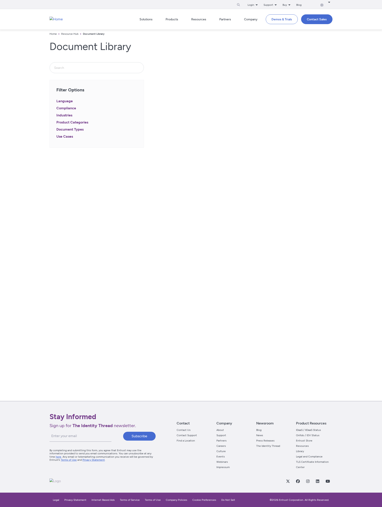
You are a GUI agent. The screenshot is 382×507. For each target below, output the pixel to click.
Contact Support (187, 435)
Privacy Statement (93, 459)
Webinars (222, 461)
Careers (221, 445)
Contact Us (184, 430)
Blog (299, 4)
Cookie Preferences (204, 499)
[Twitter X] (287, 481)
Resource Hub (69, 33)
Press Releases (265, 440)
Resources (302, 445)
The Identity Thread (268, 445)
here (58, 456)
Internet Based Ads (103, 499)
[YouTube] (328, 481)
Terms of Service (130, 499)
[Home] (56, 19)
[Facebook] (298, 481)
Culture (221, 451)
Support (221, 435)
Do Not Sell (228, 499)
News (259, 435)
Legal (56, 499)
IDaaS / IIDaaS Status (308, 430)
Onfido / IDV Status (307, 435)
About (220, 430)
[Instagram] (307, 481)
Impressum (223, 467)
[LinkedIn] (317, 481)
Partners (221, 440)
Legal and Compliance (309, 456)
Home (53, 33)
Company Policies (176, 499)
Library (300, 451)
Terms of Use (69, 459)
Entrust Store (304, 440)
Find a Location (186, 440)
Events (220, 456)
